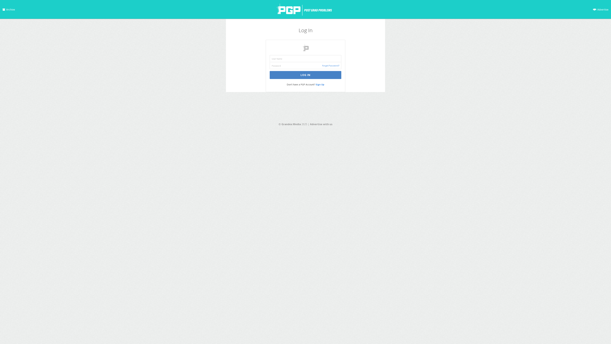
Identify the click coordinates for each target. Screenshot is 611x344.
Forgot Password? (330, 65)
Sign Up (320, 84)
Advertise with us (321, 124)
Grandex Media (291, 124)
